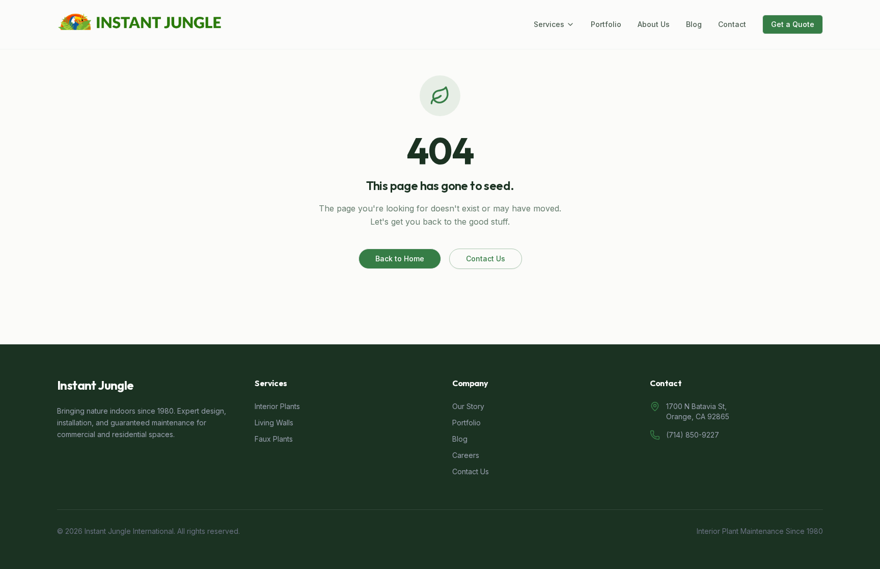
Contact (732, 24)
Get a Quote (792, 24)
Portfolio (606, 24)
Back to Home (399, 258)
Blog (694, 24)
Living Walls (274, 422)
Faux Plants (274, 439)
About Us (654, 24)
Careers (465, 455)
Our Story (468, 406)
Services (549, 24)
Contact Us (485, 258)
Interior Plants (277, 406)
